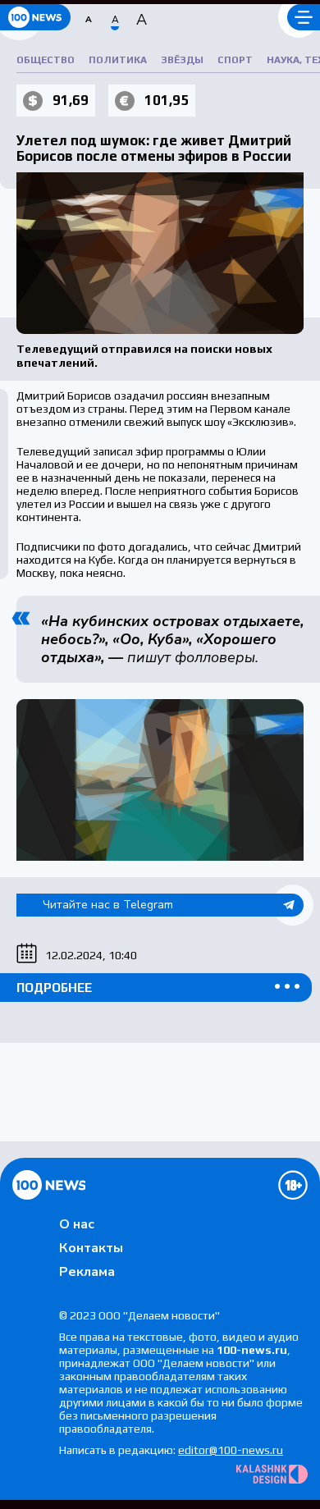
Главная (48, 1185)
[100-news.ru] (35, 17)
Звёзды (182, 60)
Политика (118, 60)
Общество (45, 60)
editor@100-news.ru (230, 1449)
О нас (76, 1224)
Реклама (87, 1272)
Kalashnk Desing (272, 1474)
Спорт (235, 60)
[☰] (303, 17)
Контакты (91, 1248)
